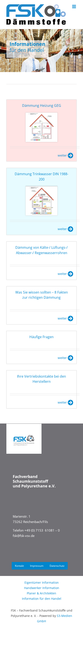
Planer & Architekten (41, 593)
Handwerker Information (41, 588)
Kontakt (19, 566)
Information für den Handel (41, 599)
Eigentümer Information (41, 582)
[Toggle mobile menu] (74, 6)
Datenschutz (57, 566)
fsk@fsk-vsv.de (23, 535)
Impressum (36, 566)
